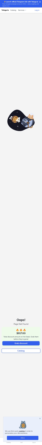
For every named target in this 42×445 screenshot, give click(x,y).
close (40, 2)
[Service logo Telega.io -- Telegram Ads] (5, 10)
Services (21, 10)
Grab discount (21, 343)
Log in (37, 10)
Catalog (13, 10)
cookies (22, 431)
